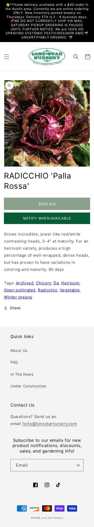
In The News (22, 374)
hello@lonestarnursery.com (49, 423)
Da (56, 282)
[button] (6, 56)
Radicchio (47, 290)
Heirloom (70, 282)
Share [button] (15, 308)
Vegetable (70, 290)
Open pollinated (20, 290)
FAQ (14, 362)
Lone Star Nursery (52, 518)
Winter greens (18, 297)
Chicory (43, 282)
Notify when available (47, 218)
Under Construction (28, 386)
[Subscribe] (77, 465)
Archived (25, 282)
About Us (18, 350)
